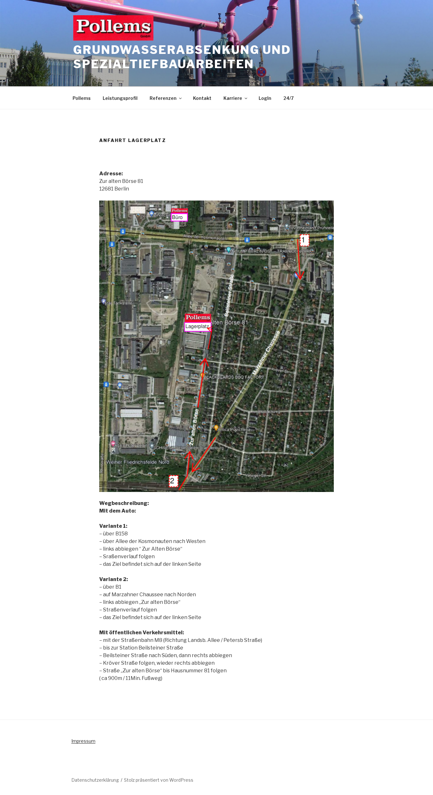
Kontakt (202, 98)
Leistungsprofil (120, 98)
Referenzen (163, 98)
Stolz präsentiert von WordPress (158, 780)
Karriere (232, 98)
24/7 (288, 98)
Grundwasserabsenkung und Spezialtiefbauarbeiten (182, 57)
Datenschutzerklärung (95, 780)
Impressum (83, 741)
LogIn (265, 98)
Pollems (82, 98)
